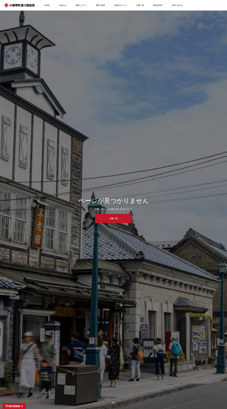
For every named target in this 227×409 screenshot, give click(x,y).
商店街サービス (120, 5)
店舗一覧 (140, 5)
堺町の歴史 (100, 5)
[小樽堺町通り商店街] (19, 5)
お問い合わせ (177, 5)
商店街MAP (157, 5)
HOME (47, 5)
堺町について (81, 5)
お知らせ (62, 5)
